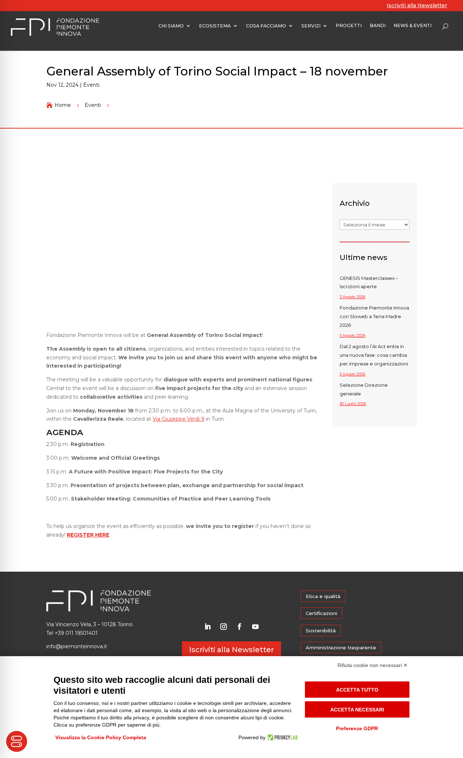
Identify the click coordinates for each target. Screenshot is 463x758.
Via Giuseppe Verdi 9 (178, 419)
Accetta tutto (357, 690)
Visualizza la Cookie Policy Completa (100, 737)
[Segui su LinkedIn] (207, 626)
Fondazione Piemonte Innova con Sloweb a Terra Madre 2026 (374, 316)
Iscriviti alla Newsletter (417, 5)
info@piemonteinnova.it (76, 646)
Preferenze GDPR (357, 728)
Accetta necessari (357, 709)
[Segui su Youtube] (255, 626)
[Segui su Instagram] (223, 626)
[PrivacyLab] (282, 737)
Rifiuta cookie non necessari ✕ (372, 665)
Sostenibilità (321, 630)
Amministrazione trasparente (341, 647)
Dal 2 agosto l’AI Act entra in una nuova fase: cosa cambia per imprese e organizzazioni (374, 355)
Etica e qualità (323, 596)
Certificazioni (321, 613)
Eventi (91, 85)
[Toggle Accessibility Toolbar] (16, 741)
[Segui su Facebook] (239, 626)
